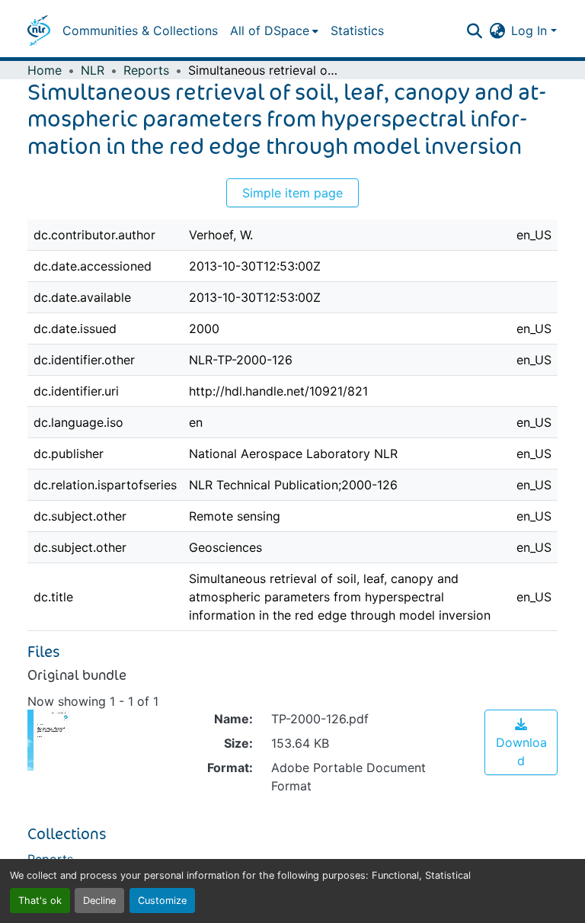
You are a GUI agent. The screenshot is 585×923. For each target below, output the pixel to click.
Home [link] (44, 70)
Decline (99, 900)
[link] (521, 742)
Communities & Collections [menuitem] (140, 30)
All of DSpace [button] (269, 30)
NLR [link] (92, 70)
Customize (162, 900)
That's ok (40, 900)
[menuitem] (274, 30)
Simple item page (292, 192)
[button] (38, 30)
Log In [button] (531, 30)
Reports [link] (146, 70)
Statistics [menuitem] (357, 30)
